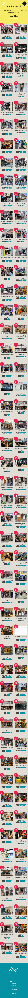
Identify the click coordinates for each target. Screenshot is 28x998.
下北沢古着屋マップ (14, 987)
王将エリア (19, 205)
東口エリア (19, 96)
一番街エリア (17, 57)
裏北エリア (19, 75)
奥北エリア (17, 38)
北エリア (4, 338)
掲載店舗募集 (14, 989)
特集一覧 (14, 985)
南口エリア (3, 38)
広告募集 (14, 993)
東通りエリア (17, 151)
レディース (10, 38)
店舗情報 (14, 983)
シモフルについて (14, 981)
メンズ (7, 38)
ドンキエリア (3, 187)
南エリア (18, 298)
